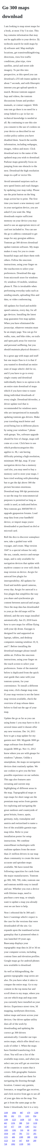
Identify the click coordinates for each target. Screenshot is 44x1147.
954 (34, 1116)
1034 (6, 1134)
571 (19, 1116)
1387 (27, 1127)
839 (27, 1141)
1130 (35, 1123)
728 (5, 1144)
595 (28, 1144)
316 (21, 1130)
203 (34, 1130)
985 (5, 1116)
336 (19, 1127)
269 (34, 1141)
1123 (6, 1141)
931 (36, 1120)
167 (20, 1141)
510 (27, 1123)
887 (21, 1113)
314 (13, 1141)
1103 (27, 1116)
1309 (21, 1137)
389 (28, 1137)
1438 (22, 1120)
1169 (6, 1113)
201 (34, 1134)
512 (34, 1127)
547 (5, 1127)
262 (12, 1116)
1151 (6, 1137)
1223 (14, 1120)
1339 (21, 1144)
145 (13, 1134)
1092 (13, 1144)
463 (5, 1123)
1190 (6, 1120)
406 (13, 1137)
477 (12, 1127)
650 (35, 1137)
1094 (14, 1113)
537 (29, 1120)
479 (28, 1113)
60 (28, 1130)
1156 (13, 1123)
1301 (14, 1130)
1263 (6, 1130)
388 (20, 1123)
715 (27, 1134)
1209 (36, 1113)
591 (20, 1134)
